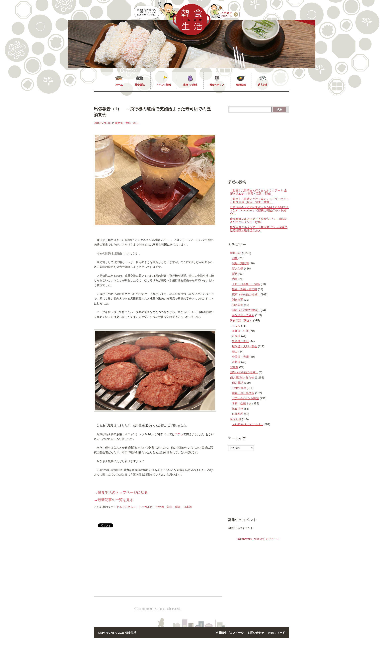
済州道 (236, 362)
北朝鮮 (234, 367)
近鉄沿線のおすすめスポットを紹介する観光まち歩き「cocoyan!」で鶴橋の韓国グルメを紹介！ (259, 210)
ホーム (119, 84)
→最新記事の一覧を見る (113, 500)
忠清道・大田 (240, 341)
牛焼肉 (159, 506)
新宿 (235, 273)
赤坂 (235, 278)
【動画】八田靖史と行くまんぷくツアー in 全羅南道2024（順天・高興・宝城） (258, 192)
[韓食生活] (191, 34)
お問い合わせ (256, 632)
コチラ (179, 434)
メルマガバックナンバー (247, 424)
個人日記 (237, 382)
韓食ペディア (217, 84)
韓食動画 (241, 84)
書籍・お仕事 (190, 84)
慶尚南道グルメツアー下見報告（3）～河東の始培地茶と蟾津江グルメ (258, 229)
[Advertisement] (127, 565)
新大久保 (237, 268)
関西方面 (237, 304)
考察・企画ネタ (242, 403)
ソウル (236, 325)
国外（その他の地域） (244, 372)
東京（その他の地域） (246, 294)
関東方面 (237, 299)
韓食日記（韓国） (241, 320)
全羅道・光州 (240, 356)
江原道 (236, 336)
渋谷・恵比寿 (240, 263)
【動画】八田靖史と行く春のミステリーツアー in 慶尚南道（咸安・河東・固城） (259, 200)
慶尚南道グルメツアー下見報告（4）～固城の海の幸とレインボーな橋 (258, 220)
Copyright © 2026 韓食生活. (117, 632)
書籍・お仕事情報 (243, 393)
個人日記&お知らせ (242, 377)
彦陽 (178, 506)
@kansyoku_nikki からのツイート (258, 538)
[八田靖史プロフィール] (225, 11)
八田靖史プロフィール (230, 632)
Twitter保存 (239, 387)
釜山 (235, 351)
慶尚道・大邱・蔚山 (126, 122)
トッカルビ (146, 506)
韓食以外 (237, 408)
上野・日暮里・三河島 (246, 284)
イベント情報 (164, 84)
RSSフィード (276, 632)
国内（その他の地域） (246, 310)
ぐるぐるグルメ (126, 506)
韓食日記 (139, 84)
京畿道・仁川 (240, 330)
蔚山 (169, 506)
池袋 (235, 258)
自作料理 (237, 413)
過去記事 (263, 84)
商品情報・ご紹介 (243, 315)
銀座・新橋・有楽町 (244, 289)
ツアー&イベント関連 (245, 398)
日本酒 (187, 506)
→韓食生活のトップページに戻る (121, 492)
